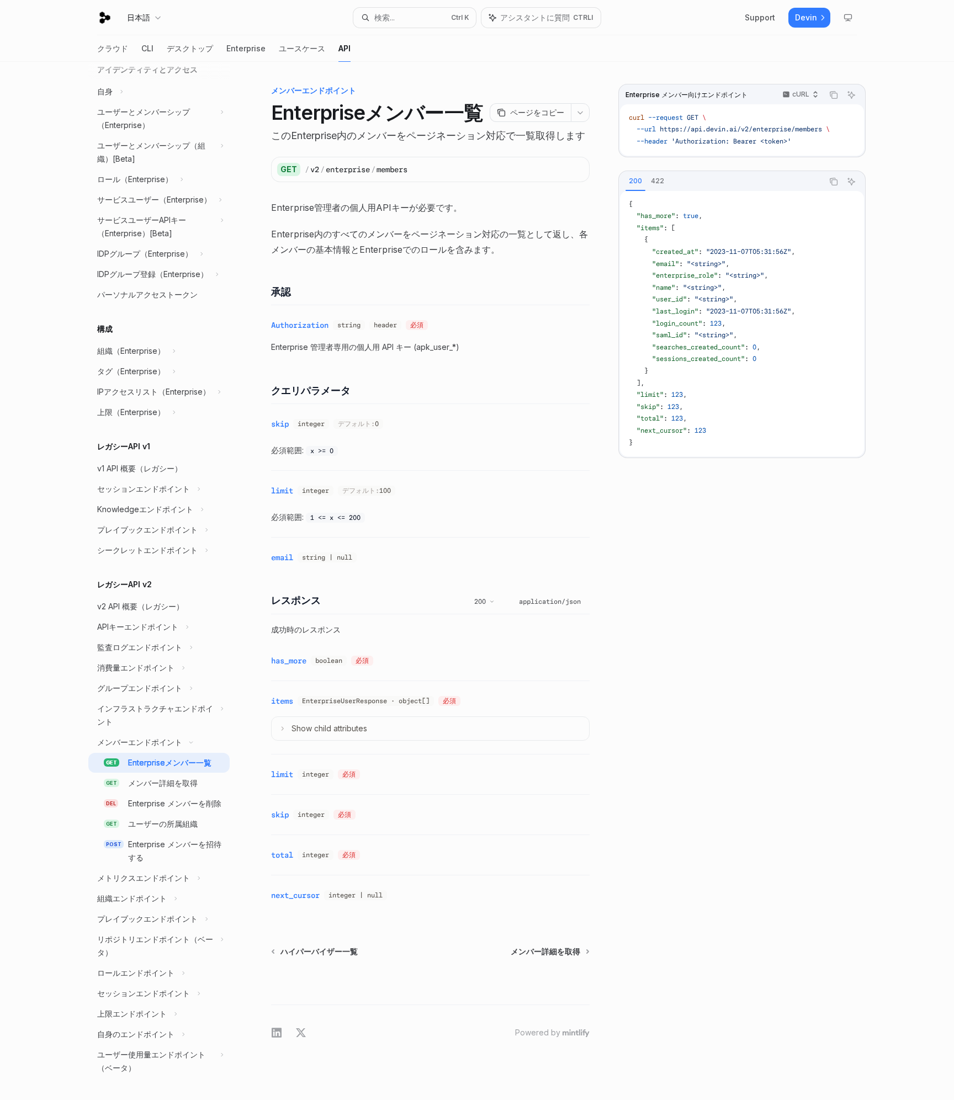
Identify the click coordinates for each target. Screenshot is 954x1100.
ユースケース (302, 48)
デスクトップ (190, 48)
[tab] (635, 181)
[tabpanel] (742, 323)
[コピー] (577, 169)
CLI (147, 48)
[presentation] (167, 581)
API (344, 48)
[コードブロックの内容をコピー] (833, 95)
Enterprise (246, 48)
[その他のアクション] (580, 112)
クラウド (112, 48)
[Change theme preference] (848, 17)
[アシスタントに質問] (851, 95)
